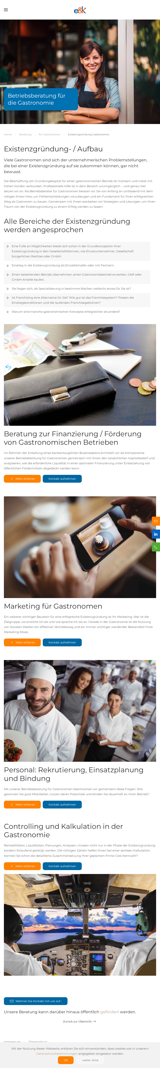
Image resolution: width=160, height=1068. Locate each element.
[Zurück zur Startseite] (80, 10)
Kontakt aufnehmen (62, 479)
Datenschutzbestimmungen (57, 1053)
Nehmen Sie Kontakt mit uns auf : (39, 1001)
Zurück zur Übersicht (77, 1021)
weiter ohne (90, 1060)
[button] (6, 10)
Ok (66, 1060)
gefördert (109, 1012)
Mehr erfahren (25, 479)
